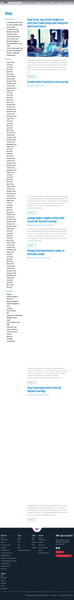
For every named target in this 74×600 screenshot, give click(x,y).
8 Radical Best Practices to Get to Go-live (47, 82)
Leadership (3, 583)
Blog (33, 539)
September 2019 (11, 249)
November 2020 (11, 221)
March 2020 (10, 240)
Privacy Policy (54, 595)
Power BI (9, 334)
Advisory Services (5, 550)
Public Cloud (4, 568)
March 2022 (10, 184)
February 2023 (11, 158)
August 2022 (10, 172)
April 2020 (10, 238)
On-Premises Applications (24, 550)
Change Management (13, 303)
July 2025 (9, 93)
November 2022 (11, 165)
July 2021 (9, 203)
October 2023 (11, 142)
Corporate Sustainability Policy (65, 595)
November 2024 (11, 111)
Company (59, 3)
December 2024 (11, 109)
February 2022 (11, 186)
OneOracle (3, 547)
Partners (3, 580)
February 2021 (11, 214)
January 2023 (11, 160)
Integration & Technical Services (8, 558)
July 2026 (9, 64)
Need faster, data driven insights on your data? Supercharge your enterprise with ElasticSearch (47, 23)
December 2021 (11, 191)
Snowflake (9, 339)
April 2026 (10, 72)
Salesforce (10, 336)
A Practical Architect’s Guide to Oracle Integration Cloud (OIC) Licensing (15, 25)
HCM (19, 539)
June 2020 (10, 233)
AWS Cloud (10, 299)
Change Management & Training (8, 561)
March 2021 (10, 212)
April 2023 (10, 153)
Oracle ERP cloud (11, 327)
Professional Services (43, 553)
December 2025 (11, 81)
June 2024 (10, 123)
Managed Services (12, 318)
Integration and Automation (14, 315)
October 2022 (11, 168)
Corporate (9, 308)
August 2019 (10, 252)
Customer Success (5, 545)
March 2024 (10, 130)
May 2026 (9, 69)
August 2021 (10, 200)
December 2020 (11, 219)
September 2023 (11, 144)
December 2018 (11, 271)
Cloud (8, 306)
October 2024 (11, 114)
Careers (3, 585)
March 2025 (10, 102)
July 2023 (9, 149)
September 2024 (12, 116)
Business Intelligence (12, 301)
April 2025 (10, 100)
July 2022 (9, 175)
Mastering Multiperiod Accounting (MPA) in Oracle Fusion (14, 43)
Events (33, 545)
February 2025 (11, 104)
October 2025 (11, 86)
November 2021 (11, 193)
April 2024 (10, 128)
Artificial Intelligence (12, 296)
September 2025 (12, 88)
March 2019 (10, 264)
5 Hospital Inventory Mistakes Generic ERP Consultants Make (13, 32)
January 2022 (11, 189)
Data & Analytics (11, 310)
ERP (19, 545)
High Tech (40, 550)
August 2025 (10, 90)
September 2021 (11, 198)
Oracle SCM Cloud (12, 332)
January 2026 (11, 79)
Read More (31, 77)
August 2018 (10, 278)
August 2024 (10, 118)
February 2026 (11, 76)
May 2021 (9, 207)
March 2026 (10, 74)
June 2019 (10, 256)
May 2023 (9, 151)
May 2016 (9, 287)
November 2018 (11, 273)
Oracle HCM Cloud (12, 329)
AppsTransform (4, 539)
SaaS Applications (5, 566)
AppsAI (2, 542)
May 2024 (10, 125)
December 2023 (11, 137)
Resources (34, 542)
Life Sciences (41, 545)
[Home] (13, 2)
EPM (19, 547)
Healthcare (41, 542)
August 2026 (10, 62)
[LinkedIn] (57, 548)
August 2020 (10, 228)
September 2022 (12, 170)
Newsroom (34, 547)
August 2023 (10, 146)
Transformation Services (7, 553)
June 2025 (10, 95)
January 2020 (11, 245)
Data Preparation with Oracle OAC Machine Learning (44, 389)
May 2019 (9, 259)
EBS (8, 313)
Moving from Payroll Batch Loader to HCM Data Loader (45, 252)
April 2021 (9, 210)
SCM (19, 542)
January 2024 (11, 135)
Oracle (45, 3)
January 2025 (11, 107)
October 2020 (11, 224)
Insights (51, 3)
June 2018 (10, 280)
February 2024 (11, 132)
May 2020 (10, 235)
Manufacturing (41, 539)
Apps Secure (4, 588)
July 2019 (9, 254)
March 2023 (10, 156)
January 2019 (10, 268)
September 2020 (12, 226)
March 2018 (10, 285)
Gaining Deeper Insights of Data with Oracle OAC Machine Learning (45, 220)
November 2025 (11, 83)
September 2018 (11, 275)
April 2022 (10, 182)
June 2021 (10, 205)
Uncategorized (11, 341)
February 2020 (11, 242)
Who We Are (4, 577)
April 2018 (9, 282)
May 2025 (10, 97)
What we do (37, 3)
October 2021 (11, 196)
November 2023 (11, 139)
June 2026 (10, 67)
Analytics (9, 294)
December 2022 (11, 163)
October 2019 (10, 247)
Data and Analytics (5, 563)
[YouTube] (59, 548)
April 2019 (9, 261)
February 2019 (11, 266)
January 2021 (10, 217)
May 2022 (10, 179)
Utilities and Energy (43, 547)
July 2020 (9, 231)
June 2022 (10, 177)
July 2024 (9, 121)
